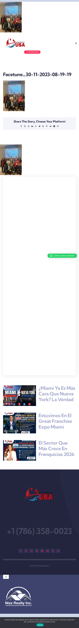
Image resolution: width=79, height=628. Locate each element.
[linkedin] (47, 551)
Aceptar (40, 625)
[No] (76, 623)
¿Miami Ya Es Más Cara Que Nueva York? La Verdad (57, 393)
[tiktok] (37, 551)
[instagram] (31, 551)
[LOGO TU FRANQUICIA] (15, 38)
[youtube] (42, 551)
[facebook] (21, 551)
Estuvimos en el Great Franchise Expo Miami (55, 421)
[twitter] (26, 551)
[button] (11, 589)
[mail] (53, 551)
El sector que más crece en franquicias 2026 (56, 448)
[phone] (58, 551)
